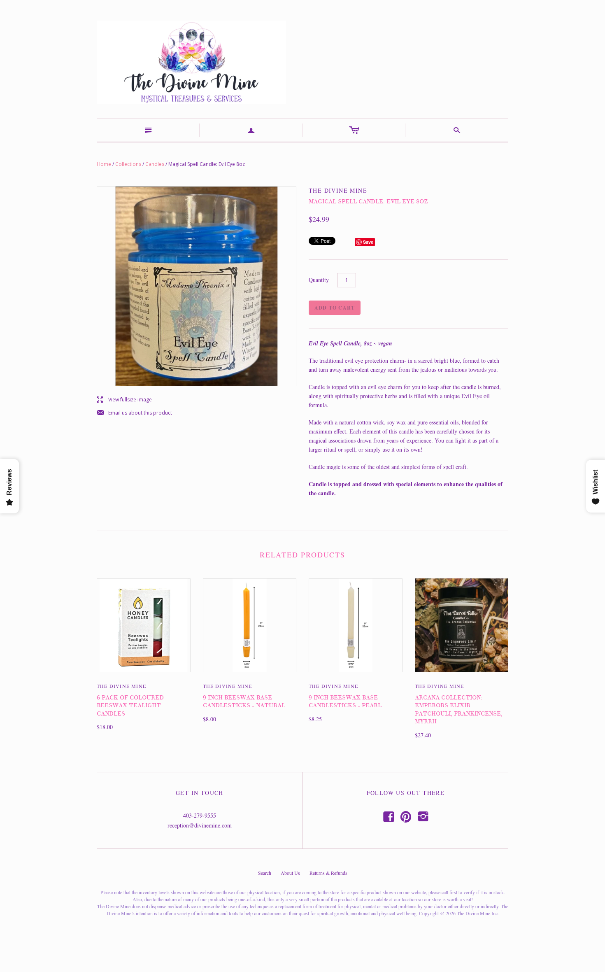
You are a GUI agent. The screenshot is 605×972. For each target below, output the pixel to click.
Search (264, 872)
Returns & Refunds (328, 872)
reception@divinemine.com (200, 825)
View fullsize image (124, 399)
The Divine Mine (121, 686)
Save (368, 242)
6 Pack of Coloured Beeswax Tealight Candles (130, 705)
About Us (290, 872)
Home (104, 164)
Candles (154, 164)
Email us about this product (134, 413)
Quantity (319, 280)
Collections (128, 164)
